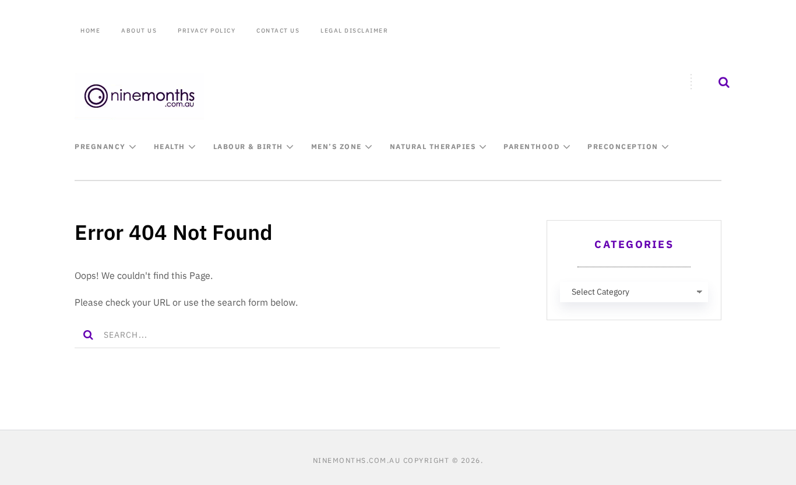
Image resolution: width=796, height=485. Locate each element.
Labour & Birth (248, 146)
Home (90, 30)
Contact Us (278, 30)
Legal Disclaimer (354, 30)
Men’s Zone (336, 146)
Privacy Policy (206, 30)
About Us (139, 30)
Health (169, 146)
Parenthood (531, 146)
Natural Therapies (433, 146)
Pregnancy (100, 146)
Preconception (622, 146)
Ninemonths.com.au (357, 460)
